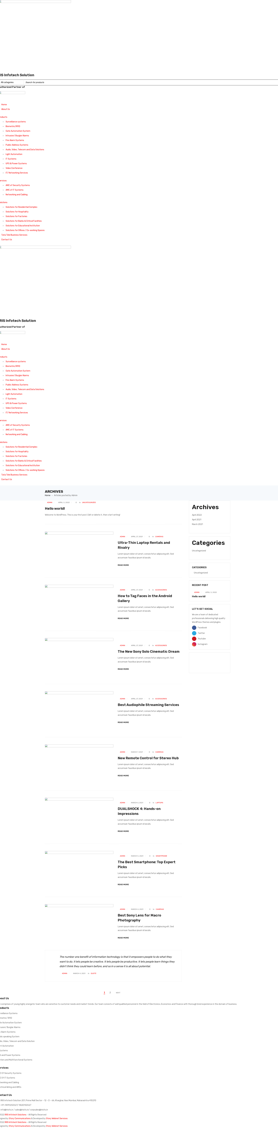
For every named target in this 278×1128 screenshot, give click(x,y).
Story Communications (20, 1118)
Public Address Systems (17, 145)
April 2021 (196, 519)
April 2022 (197, 515)
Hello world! (55, 509)
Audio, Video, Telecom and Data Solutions (25, 149)
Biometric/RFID (13, 126)
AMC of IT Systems (14, 190)
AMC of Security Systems (18, 185)
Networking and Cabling (17, 194)
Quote (93, 973)
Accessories (161, 590)
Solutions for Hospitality (17, 212)
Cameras (159, 537)
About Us (5, 109)
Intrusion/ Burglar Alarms (17, 135)
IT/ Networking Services (17, 173)
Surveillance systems (16, 121)
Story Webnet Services (57, 1118)
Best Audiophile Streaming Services (148, 705)
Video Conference (14, 168)
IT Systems (11, 159)
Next (118, 993)
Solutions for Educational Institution (23, 225)
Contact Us (6, 239)
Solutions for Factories (16, 216)
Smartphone (161, 856)
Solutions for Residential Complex (21, 207)
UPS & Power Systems (16, 163)
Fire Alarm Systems (15, 140)
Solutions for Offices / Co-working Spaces (25, 230)
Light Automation (14, 154)
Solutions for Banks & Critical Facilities (24, 221)
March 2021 (197, 524)
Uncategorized (89, 502)
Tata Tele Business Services (14, 235)
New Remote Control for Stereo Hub (148, 758)
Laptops (159, 803)
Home (4, 104)
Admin (49, 502)
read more (123, 565)
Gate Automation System (18, 131)
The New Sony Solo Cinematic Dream (149, 652)
